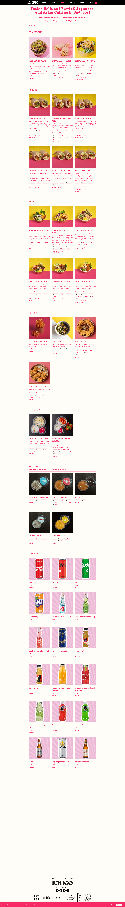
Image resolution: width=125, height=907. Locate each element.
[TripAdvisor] (67, 890)
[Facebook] (60, 890)
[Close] (123, 905)
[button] (96, 2)
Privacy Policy (57, 904)
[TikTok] (64, 890)
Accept (118, 904)
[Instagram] (57, 890)
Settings (112, 904)
